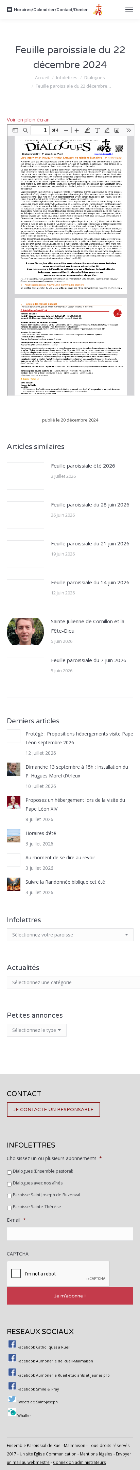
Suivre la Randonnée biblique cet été (65, 882)
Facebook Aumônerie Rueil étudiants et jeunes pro (63, 1375)
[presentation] (58, 1274)
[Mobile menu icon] (129, 9)
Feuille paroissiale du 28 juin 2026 (90, 504)
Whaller (24, 1415)
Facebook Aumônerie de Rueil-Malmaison (55, 1361)
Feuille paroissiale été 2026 (83, 465)
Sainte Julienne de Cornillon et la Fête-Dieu (87, 626)
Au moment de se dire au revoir (60, 857)
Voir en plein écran (28, 119)
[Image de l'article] (25, 476)
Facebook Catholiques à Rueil (43, 1347)
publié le (70, 420)
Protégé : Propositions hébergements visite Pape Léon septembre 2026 (79, 738)
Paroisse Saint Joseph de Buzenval (46, 1195)
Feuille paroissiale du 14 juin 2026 (90, 582)
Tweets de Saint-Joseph (37, 1402)
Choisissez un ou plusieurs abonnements (54, 1158)
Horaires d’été (40, 833)
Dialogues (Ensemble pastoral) (43, 1171)
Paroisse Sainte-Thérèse (37, 1206)
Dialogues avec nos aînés (38, 1183)
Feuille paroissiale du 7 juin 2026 (88, 660)
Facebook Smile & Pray (38, 1389)
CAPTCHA (18, 1254)
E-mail (16, 1220)
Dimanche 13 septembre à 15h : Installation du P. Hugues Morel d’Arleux (76, 771)
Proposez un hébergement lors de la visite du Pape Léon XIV (75, 804)
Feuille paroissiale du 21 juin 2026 (90, 543)
